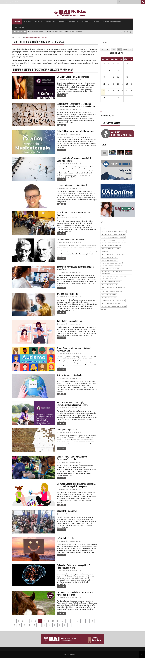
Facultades (27, 22)
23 (34, 625)
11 (57, 621)
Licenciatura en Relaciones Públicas (111, 292)
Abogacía (104, 309)
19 (14, 625)
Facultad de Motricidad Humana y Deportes (113, 306)
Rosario (103, 228)
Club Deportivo (19, 27)
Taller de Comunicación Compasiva (70, 321)
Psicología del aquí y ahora (67, 429)
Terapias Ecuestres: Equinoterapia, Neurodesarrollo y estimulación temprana (73, 403)
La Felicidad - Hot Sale (65, 538)
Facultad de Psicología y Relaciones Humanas (114, 243)
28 (59, 625)
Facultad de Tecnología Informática (111, 246)
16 (82, 621)
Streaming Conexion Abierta (112, 22)
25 (44, 625)
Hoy (113, 50)
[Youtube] (130, 32)
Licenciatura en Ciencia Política (110, 269)
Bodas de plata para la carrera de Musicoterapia (75, 131)
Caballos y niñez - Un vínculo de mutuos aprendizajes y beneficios (72, 458)
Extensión (38, 22)
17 (87, 621)
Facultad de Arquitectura (108, 297)
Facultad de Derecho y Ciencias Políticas (113, 234)
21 (24, 625)
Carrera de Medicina (107, 248)
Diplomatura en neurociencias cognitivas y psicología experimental (73, 566)
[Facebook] (121, 32)
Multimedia (85, 22)
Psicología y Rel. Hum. (74, 80)
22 (29, 625)
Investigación (73, 22)
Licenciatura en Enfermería (109, 284)
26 (49, 625)
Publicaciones (50, 22)
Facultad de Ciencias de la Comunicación (113, 237)
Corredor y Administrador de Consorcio (113, 300)
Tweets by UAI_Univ (107, 116)
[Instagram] (127, 32)
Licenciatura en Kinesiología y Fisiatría (112, 263)
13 (67, 621)
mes (119, 50)
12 (62, 621)
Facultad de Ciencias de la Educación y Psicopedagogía (112, 272)
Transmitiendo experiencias (67, 294)
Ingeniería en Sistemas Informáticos (111, 266)
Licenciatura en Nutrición (108, 279)
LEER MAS (61, 95)
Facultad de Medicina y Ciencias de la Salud (113, 231)
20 (19, 625)
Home (18, 22)
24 (39, 625)
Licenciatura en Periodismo (109, 257)
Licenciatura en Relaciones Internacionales (113, 276)
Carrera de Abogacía (107, 251)
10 (53, 621)
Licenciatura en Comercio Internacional (112, 254)
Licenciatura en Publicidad (108, 295)
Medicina (117, 248)
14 (72, 621)
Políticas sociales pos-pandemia (69, 375)
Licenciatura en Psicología (109, 260)
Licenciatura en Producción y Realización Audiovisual (113, 288)
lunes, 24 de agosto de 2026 (10, 2)
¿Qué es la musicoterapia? (67, 511)
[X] (124, 32)
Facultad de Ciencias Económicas (110, 240)
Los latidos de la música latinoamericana (73, 77)
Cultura (96, 22)
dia (131, 50)
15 (77, 621)
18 (92, 621)
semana (125, 50)
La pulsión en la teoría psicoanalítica (71, 239)
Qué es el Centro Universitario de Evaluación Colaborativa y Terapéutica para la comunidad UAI (76, 105)
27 (54, 625)
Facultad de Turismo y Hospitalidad (111, 282)
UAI (123, 240)
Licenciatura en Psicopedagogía (110, 303)
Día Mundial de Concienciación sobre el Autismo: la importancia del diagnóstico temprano (76, 485)
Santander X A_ (32, 32)
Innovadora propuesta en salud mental (72, 185)
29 (64, 625)
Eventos (62, 22)
